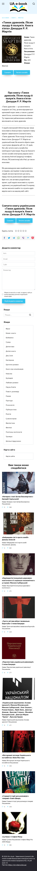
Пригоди (9, 400)
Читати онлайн (22, 72)
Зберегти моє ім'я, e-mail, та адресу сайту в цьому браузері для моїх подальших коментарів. (18, 294)
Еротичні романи (12, 364)
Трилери (9, 436)
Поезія (8, 396)
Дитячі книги (11, 351)
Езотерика (10, 360)
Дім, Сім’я (9, 355)
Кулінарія (9, 378)
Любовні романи (12, 382)
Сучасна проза (11, 418)
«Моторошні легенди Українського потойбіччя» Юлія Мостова (16, 756)
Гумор (8, 342)
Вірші (8, 329)
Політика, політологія (14, 432)
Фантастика (10, 423)
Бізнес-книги (11, 333)
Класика (9, 374)
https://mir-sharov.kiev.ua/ (17, 865)
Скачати (7, 72)
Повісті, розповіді (12, 391)
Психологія (10, 405)
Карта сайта (10, 456)
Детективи (10, 346)
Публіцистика (11, 409)
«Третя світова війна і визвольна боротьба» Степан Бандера (16, 622)
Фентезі (9, 427)
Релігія (8, 414)
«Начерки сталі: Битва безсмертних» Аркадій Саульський (17, 497)
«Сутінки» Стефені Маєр (12, 837)
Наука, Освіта (11, 387)
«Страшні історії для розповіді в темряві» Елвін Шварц (15, 797)
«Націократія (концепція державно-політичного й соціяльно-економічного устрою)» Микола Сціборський (18, 580)
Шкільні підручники (13, 441)
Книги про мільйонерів (14, 369)
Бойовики (9, 337)
